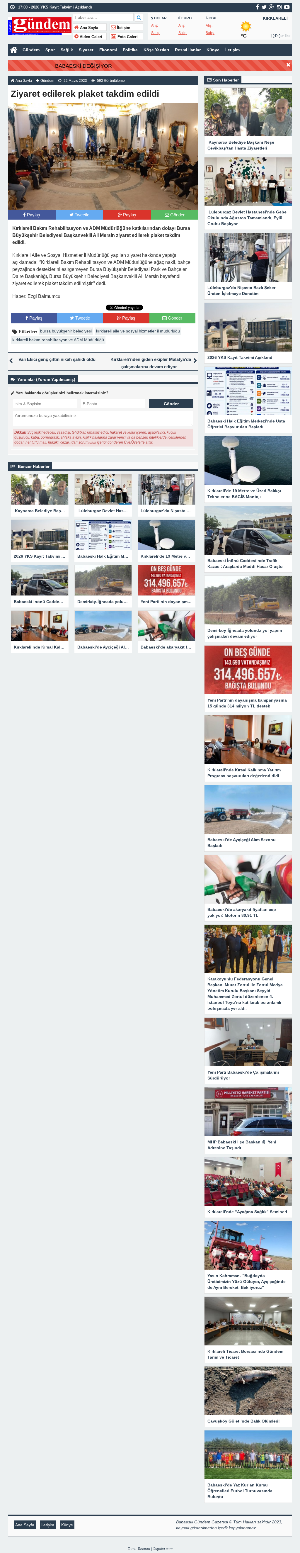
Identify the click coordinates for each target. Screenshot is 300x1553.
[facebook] (257, 7)
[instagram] (279, 7)
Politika (130, 49)
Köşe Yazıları (156, 49)
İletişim (123, 28)
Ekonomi (108, 49)
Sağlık (67, 49)
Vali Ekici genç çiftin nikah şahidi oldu (57, 359)
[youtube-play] (287, 7)
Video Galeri (90, 37)
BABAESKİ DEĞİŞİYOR (83, 66)
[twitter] (264, 7)
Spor (50, 49)
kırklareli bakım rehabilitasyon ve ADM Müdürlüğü (58, 339)
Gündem (31, 49)
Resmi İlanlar (188, 49)
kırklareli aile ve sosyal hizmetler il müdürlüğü (138, 331)
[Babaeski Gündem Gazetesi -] (39, 25)
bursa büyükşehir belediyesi (66, 331)
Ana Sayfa (88, 28)
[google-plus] (271, 7)
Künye (213, 49)
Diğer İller (282, 36)
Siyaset (86, 49)
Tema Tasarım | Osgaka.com (150, 1549)
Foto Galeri (127, 37)
